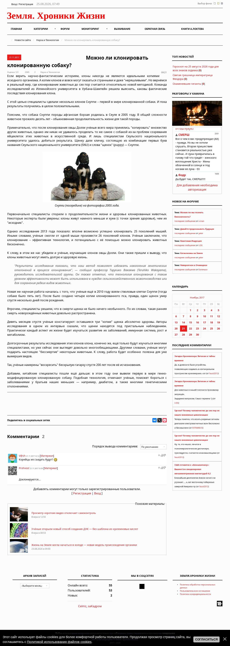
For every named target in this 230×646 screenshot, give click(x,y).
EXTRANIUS (197, 428)
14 (183, 322)
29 (190, 334)
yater (201, 233)
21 (183, 328)
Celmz (82, 606)
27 (176, 334)
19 (218, 322)
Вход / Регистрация (22, 4)
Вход (97, 493)
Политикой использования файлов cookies (59, 642)
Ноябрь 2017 (197, 297)
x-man (201, 221)
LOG (201, 245)
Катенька (203, 269)
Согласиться (206, 639)
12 (218, 316)
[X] (159, 420)
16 (197, 322)
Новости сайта (23, 40)
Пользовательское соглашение (195, 590)
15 (190, 322)
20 (176, 328)
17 (204, 322)
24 (204, 328)
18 (211, 322)
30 (197, 334)
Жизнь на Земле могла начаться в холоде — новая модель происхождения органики (84, 545)
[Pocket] (164, 420)
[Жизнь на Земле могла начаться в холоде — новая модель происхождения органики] (19, 552)
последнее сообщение (185, 221)
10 (204, 316)
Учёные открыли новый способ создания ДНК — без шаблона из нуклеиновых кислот (84, 529)
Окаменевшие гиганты (187, 83)
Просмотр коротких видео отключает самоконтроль (63, 513)
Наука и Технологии (47, 40)
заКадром (95, 606)
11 (211, 316)
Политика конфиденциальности (195, 594)
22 (190, 328)
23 (197, 328)
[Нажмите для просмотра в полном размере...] (87, 201)
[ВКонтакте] (154, 420)
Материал (47, 455)
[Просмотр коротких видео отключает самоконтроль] (19, 520)
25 (211, 328)
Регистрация (82, 493)
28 (183, 334)
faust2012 (213, 373)
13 (176, 322)
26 (218, 328)
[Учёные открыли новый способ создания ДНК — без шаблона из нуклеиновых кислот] (19, 536)
